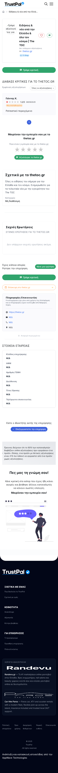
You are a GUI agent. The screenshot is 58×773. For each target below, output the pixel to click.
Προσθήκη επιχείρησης (14, 644)
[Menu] (51, 4)
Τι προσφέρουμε (11, 638)
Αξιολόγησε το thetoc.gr (30, 157)
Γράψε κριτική (30, 70)
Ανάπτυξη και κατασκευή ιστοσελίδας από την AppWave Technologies (27, 756)
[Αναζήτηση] (51, 13)
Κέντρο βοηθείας (11, 623)
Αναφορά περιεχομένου (30, 336)
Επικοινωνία (51, 725)
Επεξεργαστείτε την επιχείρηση (31, 429)
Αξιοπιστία (9, 618)
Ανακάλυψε (9, 612)
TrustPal (29, 745)
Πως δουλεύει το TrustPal (15, 591)
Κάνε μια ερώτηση (45, 266)
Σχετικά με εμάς (11, 597)
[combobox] (43, 88)
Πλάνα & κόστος (11, 649)
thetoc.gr (27, 51)
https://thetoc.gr (16, 312)
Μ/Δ (11, 317)
